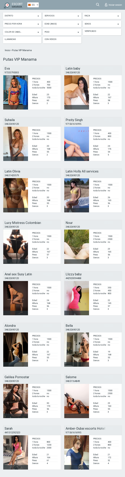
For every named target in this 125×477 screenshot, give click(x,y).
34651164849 (73, 381)
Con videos (50, 39)
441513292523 (12, 432)
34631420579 (12, 175)
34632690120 (73, 72)
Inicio (8, 50)
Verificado (90, 31)
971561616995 (73, 123)
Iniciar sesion (115, 5)
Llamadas (10, 39)
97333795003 (12, 72)
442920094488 (73, 278)
